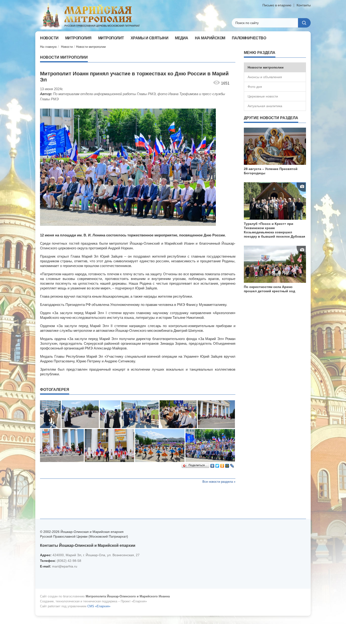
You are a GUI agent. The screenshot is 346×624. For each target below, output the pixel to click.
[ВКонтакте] (212, 464)
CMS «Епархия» (98, 606)
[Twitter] (217, 464)
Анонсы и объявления (265, 77)
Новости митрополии (91, 47)
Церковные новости (263, 96)
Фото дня (255, 87)
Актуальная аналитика (265, 106)
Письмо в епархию (276, 5)
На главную (48, 47)
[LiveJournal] (232, 464)
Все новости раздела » (218, 481)
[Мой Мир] (227, 464)
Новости (67, 47)
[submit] (304, 23)
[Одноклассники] (222, 464)
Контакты (304, 5)
